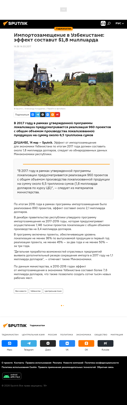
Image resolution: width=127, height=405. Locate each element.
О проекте (7, 362)
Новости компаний (73, 362)
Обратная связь (105, 367)
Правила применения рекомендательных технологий (67, 367)
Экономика (83, 334)
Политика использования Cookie (19, 367)
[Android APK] (11, 376)
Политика (66, 334)
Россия (52, 334)
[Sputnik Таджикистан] (16, 26)
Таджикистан (10, 334)
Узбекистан (35, 291)
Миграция (117, 334)
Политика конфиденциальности (102, 362)
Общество (100, 334)
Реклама (57, 362)
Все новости (20, 291)
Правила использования (38, 362)
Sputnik (19, 108)
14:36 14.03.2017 (22, 46)
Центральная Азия (53, 291)
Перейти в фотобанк (56, 108)
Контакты (19, 362)
